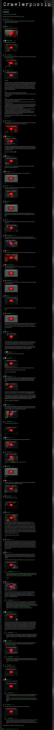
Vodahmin (7, 295)
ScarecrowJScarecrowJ (9, 611)
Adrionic (7, 581)
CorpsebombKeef (9, 640)
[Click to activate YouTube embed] (11, 33)
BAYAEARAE (8, 466)
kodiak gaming (8, 156)
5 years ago (11, 19)
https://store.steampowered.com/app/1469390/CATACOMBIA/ (20, 575)
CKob (7, 219)
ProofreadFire (8, 704)
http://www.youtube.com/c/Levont (28, 559)
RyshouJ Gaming (9, 451)
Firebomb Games (9, 120)
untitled (7, 19)
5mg (7, 679)
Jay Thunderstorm (9, 54)
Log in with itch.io (6, 14)
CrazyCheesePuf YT (9, 235)
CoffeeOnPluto (8, 313)
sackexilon (8, 201)
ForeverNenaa (8, 136)
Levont (7, 552)
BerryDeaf (8, 512)
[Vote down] (3, 20)
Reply (5, 23)
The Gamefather (8, 421)
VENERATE (8, 171)
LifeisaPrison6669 (9, 40)
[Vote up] (3, 19)
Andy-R (7, 331)
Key (7, 480)
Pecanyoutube (8, 404)
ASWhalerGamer (9, 280)
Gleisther (7, 437)
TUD (7, 26)
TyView (7, 70)
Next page (22, 16)
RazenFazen (8, 539)
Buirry (7, 185)
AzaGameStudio (10, 571)
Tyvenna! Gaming (9, 376)
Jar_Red (7, 250)
